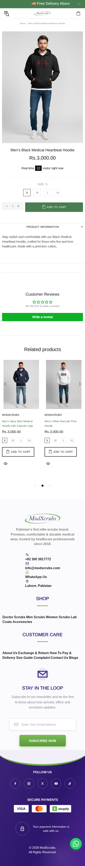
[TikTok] (70, 783)
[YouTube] (56, 783)
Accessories (22, 622)
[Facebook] (15, 783)
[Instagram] (29, 783)
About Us (9, 653)
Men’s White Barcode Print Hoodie (61, 423)
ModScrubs (42, 13)
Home (22, 23)
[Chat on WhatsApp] (76, 844)
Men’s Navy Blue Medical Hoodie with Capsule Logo (17, 423)
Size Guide (24, 657)
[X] (42, 783)
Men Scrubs (35, 617)
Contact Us (59, 657)
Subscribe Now (42, 741)
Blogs (73, 657)
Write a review (42, 317)
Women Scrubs (58, 617)
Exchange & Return (33, 653)
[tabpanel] (21, 418)
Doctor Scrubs (13, 617)
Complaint (42, 657)
